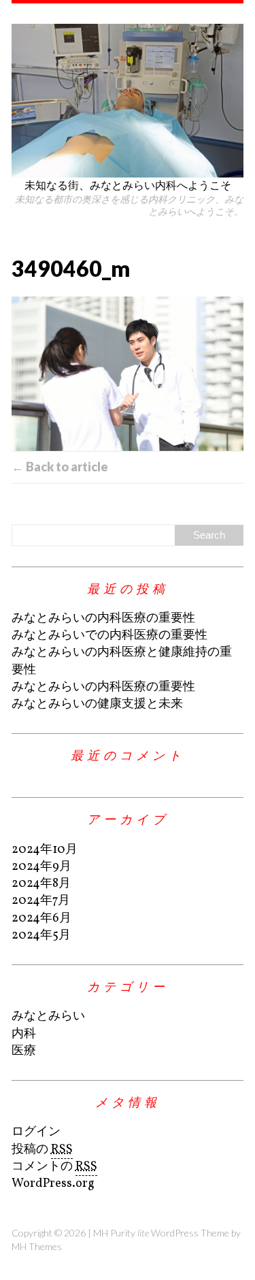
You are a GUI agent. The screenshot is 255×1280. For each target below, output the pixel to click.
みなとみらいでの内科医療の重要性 (109, 635)
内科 (24, 1034)
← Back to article (60, 466)
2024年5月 (41, 935)
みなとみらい (48, 1016)
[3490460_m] (127, 374)
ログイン (36, 1132)
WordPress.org (53, 1183)
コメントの (54, 1166)
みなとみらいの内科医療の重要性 (103, 618)
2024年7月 (41, 900)
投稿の (42, 1149)
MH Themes (37, 1246)
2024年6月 (41, 918)
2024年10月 (45, 849)
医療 (24, 1051)
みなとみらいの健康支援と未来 (97, 704)
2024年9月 (41, 866)
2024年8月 (41, 883)
